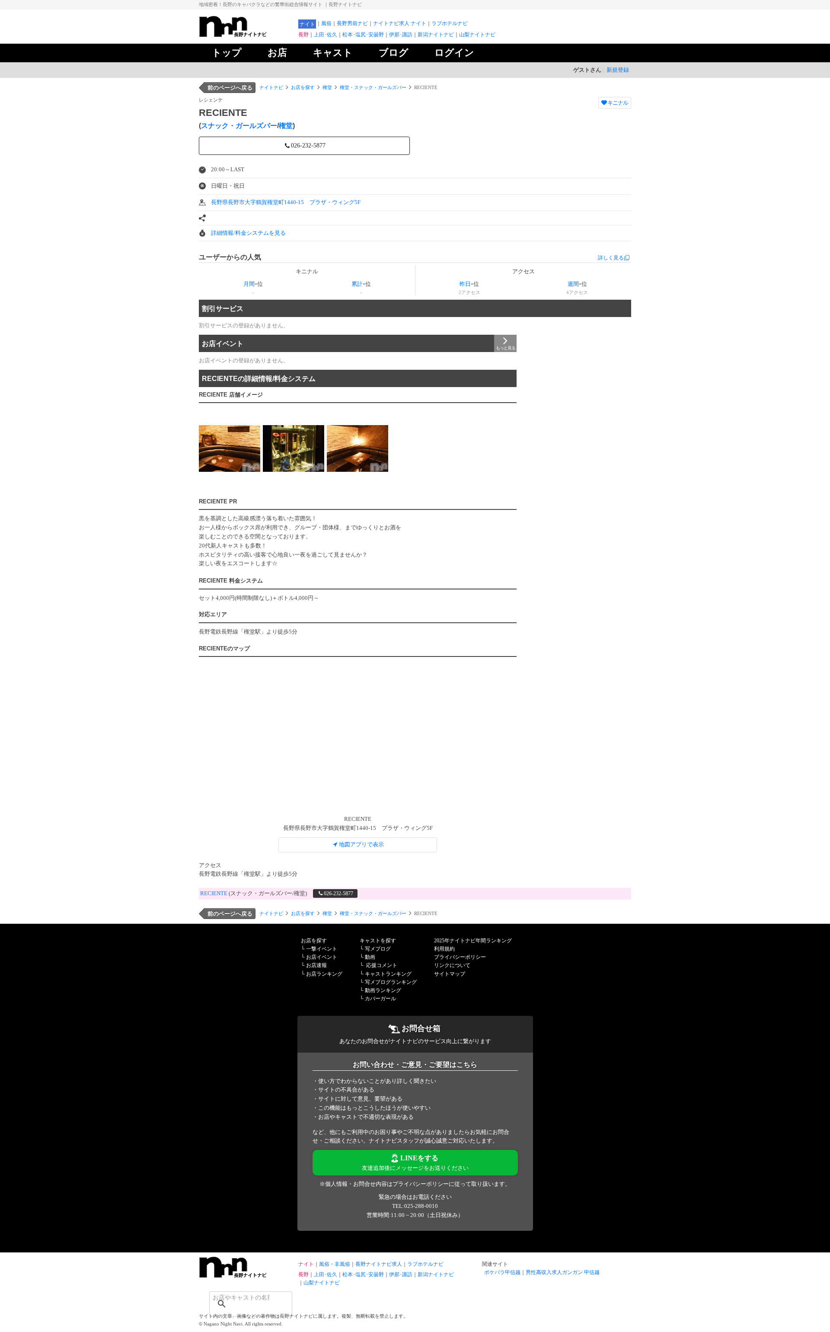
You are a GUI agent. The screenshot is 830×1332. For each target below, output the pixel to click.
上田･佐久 (325, 35)
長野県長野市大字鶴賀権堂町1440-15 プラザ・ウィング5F (286, 202)
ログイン (454, 52)
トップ (227, 52)
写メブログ (378, 949)
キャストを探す (378, 941)
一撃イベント (321, 949)
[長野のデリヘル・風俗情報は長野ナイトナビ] (246, 1275)
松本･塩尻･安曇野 (363, 35)
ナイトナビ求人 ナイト (399, 23)
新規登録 (618, 70)
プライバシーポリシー (460, 957)
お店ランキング (324, 974)
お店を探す (303, 87)
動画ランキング (383, 990)
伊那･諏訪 (400, 35)
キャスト (333, 52)
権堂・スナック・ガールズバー (373, 87)
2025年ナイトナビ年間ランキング (473, 941)
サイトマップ (449, 974)
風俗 (326, 23)
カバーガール (380, 999)
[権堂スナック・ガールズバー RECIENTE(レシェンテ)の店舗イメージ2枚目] (293, 448)
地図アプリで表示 (361, 844)
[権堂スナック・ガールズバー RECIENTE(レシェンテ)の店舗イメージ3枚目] (357, 448)
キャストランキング (388, 974)
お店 (277, 52)
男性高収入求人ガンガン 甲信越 (563, 1272)
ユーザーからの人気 (230, 257)
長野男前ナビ (352, 23)
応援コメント (381, 965)
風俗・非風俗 (334, 1264)
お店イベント (222, 343)
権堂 (327, 87)
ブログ (394, 52)
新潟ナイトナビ (436, 35)
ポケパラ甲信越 (502, 1272)
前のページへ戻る (230, 87)
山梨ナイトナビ (477, 35)
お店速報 (316, 965)
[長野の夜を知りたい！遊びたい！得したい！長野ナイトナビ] (246, 35)
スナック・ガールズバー (239, 125)
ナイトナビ (271, 87)
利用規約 (444, 949)
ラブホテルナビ (449, 23)
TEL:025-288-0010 (415, 1206)
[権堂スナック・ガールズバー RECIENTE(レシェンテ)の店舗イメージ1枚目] (229, 448)
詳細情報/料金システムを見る (248, 233)
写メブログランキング (391, 982)
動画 (370, 957)
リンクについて (452, 965)
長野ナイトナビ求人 (378, 1264)
